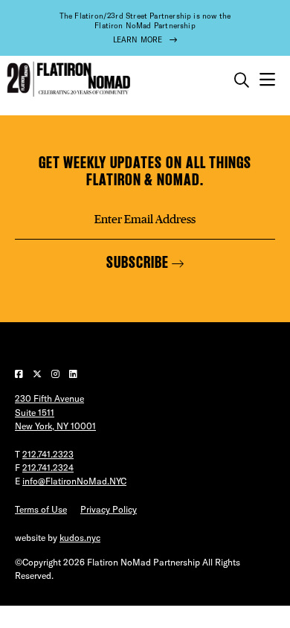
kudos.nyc (79, 537)
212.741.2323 (48, 454)
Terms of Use (41, 509)
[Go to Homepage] (67, 79)
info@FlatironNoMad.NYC (74, 481)
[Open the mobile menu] (267, 80)
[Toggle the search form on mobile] (241, 80)
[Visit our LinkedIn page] (73, 373)
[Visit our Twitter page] (38, 373)
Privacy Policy (108, 509)
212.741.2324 (48, 467)
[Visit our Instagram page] (56, 373)
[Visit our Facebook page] (20, 373)
